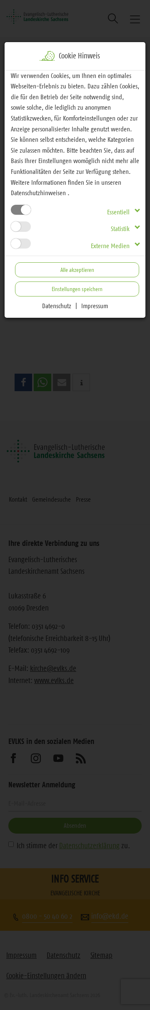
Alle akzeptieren (77, 270)
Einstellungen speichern (77, 289)
